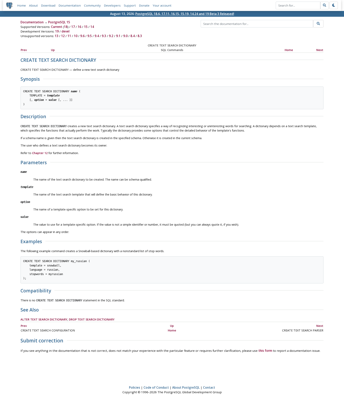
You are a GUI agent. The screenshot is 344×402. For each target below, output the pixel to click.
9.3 (104, 36)
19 (57, 31)
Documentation (70, 5)
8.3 (140, 36)
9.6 (82, 36)
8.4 (132, 36)
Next (319, 50)
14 (92, 27)
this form (265, 351)
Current (56, 27)
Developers (112, 5)
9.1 (118, 36)
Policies (134, 387)
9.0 (125, 36)
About (33, 5)
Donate (144, 5)
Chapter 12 (40, 153)
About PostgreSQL (186, 387)
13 (56, 36)
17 (73, 27)
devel (65, 31)
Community (92, 5)
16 (79, 27)
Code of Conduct (156, 387)
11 (69, 36)
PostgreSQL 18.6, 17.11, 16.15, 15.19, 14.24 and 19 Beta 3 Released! (184, 14)
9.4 (97, 36)
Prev (24, 50)
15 (86, 27)
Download (48, 5)
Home (21, 5)
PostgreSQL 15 (59, 22)
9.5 (89, 36)
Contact (209, 387)
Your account (162, 5)
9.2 (111, 36)
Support (130, 5)
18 (65, 27)
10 (75, 36)
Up (53, 50)
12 (63, 36)
